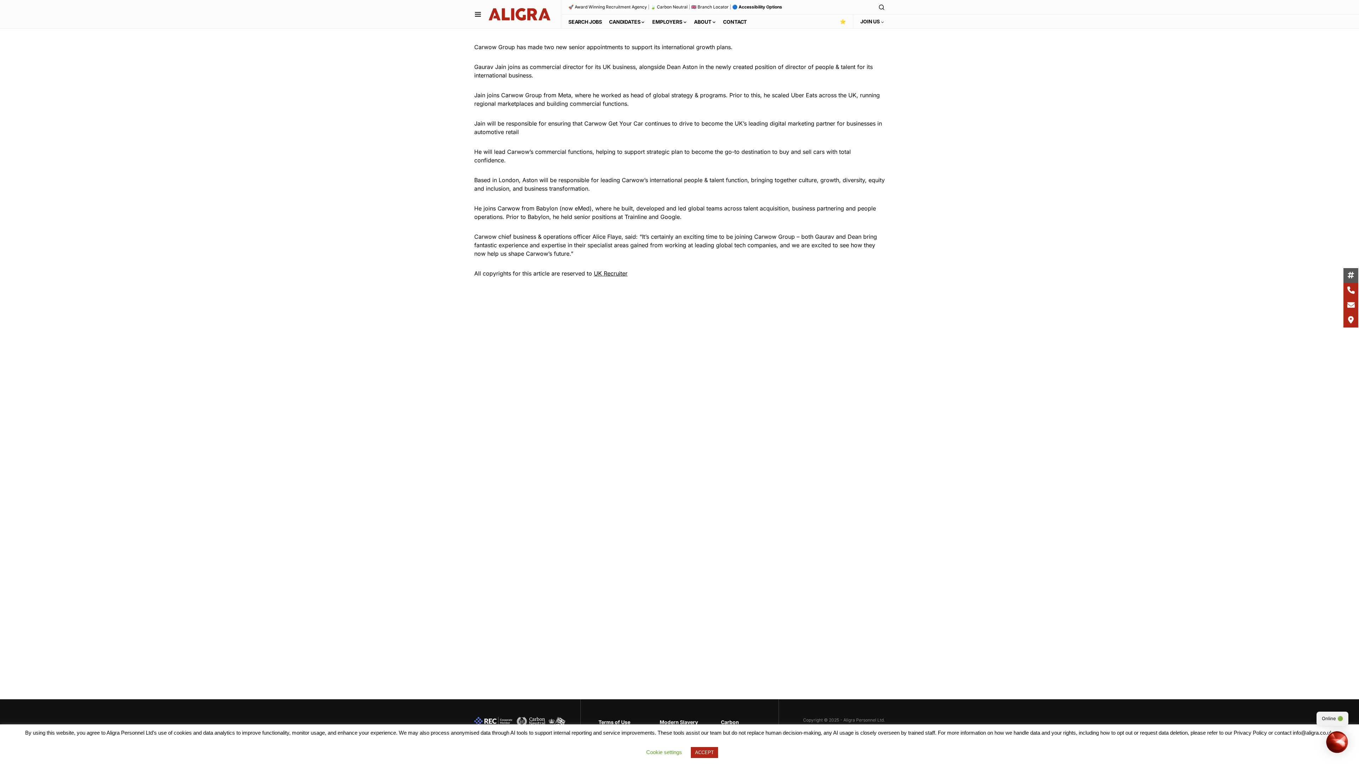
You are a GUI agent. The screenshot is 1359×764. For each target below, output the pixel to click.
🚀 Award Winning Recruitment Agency (607, 7)
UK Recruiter (610, 273)
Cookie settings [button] (664, 752)
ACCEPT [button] (704, 752)
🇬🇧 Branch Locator (710, 7)
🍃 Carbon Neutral (669, 7)
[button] (478, 14)
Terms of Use (614, 722)
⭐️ (843, 21)
